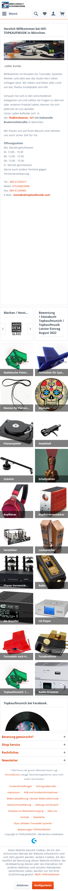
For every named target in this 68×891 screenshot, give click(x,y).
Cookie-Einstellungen (20, 786)
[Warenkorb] (62, 13)
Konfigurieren (42, 885)
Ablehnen (22, 885)
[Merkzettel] (44, 13)
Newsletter (39, 817)
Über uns (52, 811)
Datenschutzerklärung (19, 804)
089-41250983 (17, 190)
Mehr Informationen (47, 874)
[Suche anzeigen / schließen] (35, 13)
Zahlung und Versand (46, 804)
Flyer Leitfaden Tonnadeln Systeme (33, 823)
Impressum (13, 792)
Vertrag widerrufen (46, 786)
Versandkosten (12, 774)
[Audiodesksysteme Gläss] (17, 329)
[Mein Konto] (53, 13)
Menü (13, 13)
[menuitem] (9, 13)
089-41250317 (18, 181)
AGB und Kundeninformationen (41, 792)
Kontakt (24, 817)
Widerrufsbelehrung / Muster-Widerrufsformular (33, 798)
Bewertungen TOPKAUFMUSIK (34, 829)
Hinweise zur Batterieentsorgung (26, 811)
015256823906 (21, 186)
